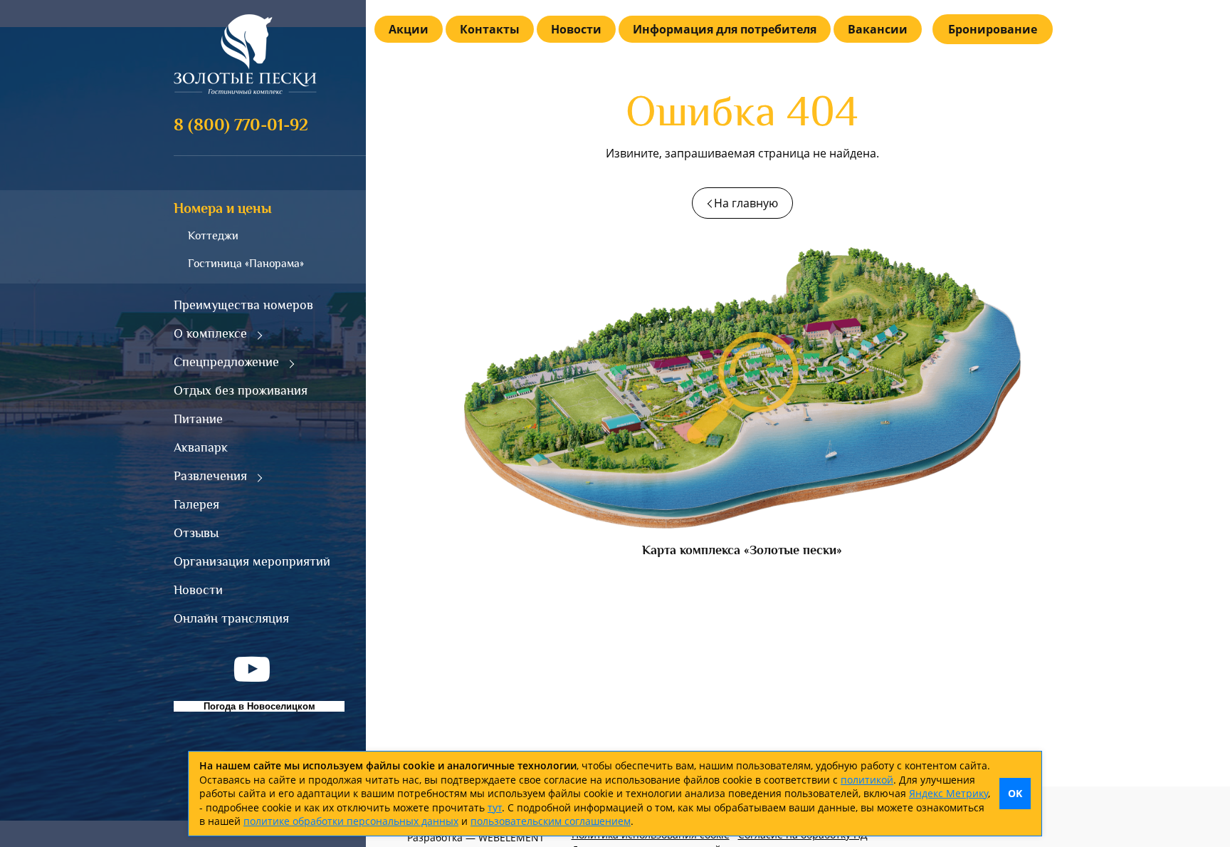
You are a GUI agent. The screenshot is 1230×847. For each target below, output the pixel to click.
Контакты (490, 29)
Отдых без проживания (241, 390)
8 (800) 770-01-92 (241, 124)
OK (1015, 793)
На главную (746, 203)
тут (495, 807)
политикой (867, 779)
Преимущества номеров (243, 305)
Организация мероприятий (252, 561)
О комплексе (210, 333)
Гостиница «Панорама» (246, 263)
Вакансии (878, 29)
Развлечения (210, 476)
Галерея (196, 504)
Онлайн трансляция (231, 618)
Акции (409, 29)
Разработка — (476, 837)
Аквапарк (201, 447)
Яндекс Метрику (948, 793)
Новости (198, 590)
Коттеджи (213, 235)
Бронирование (992, 29)
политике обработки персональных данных (350, 821)
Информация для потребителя (724, 29)
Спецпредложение (226, 362)
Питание (198, 419)
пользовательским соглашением (551, 821)
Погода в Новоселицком (259, 706)
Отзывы (196, 533)
